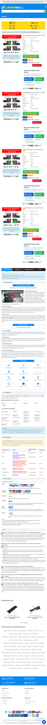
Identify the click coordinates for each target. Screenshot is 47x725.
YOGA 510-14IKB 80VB (5, 414)
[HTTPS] (35, 715)
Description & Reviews (7, 269)
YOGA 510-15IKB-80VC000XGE (27, 421)
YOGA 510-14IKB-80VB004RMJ (27, 415)
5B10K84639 (3, 405)
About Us (4, 690)
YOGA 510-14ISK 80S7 (16, 417)
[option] (11, 44)
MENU (4, 16)
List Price (25, 117)
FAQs (40, 269)
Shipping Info (4, 701)
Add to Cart (37, 65)
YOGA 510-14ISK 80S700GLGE (26, 418)
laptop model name (25, 533)
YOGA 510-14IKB (37, 411)
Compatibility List (18, 269)
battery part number (15, 533)
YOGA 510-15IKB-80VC (5, 420)
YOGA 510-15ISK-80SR (16, 423)
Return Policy (27, 693)
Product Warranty (5, 692)
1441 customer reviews (33, 37)
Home (2, 19)
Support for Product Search (35, 396)
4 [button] (24, 622)
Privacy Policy (4, 695)
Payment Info (4, 703)
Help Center (27, 690)
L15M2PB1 (36, 403)
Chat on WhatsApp (40, 79)
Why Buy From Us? (5, 693)
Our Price (25, 62)
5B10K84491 (26, 403)
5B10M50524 (14, 411)
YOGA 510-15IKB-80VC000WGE (15, 421)
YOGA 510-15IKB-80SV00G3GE (38, 418)
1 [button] (19, 622)
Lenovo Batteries (8, 19)
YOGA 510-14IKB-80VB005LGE (38, 415)
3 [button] (22, 622)
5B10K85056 (3, 403)
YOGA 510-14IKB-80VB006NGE (4, 418)
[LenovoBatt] (13, 7)
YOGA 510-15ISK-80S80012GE (4, 424)
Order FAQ (27, 692)
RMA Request (27, 703)
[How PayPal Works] (28, 715)
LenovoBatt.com (12, 720)
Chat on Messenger (29, 79)
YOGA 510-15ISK (37, 420)
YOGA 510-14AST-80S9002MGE (27, 412)
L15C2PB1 (14, 403)
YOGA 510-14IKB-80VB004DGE (15, 415)
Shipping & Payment (29, 269)
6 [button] (27, 622)
